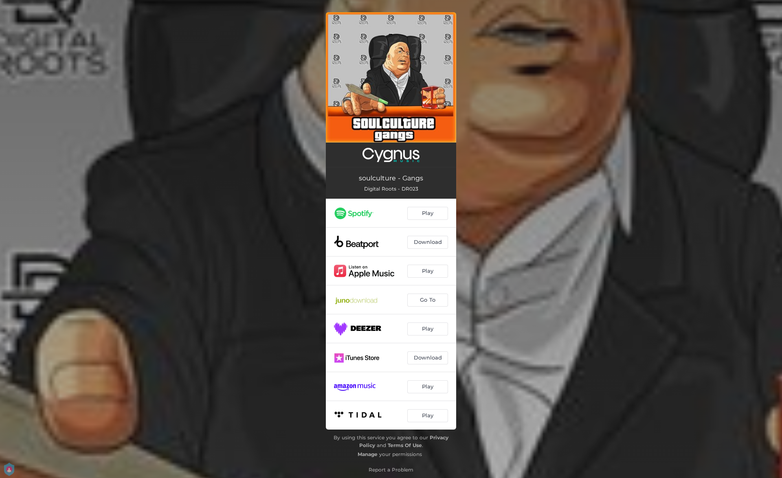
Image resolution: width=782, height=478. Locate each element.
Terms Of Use (405, 445)
